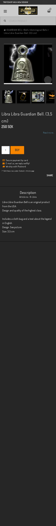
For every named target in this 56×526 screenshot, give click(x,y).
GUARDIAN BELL (15, 30)
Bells (26, 30)
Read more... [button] (48, 132)
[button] (48, 80)
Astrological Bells (38, 30)
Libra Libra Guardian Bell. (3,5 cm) (20, 33)
